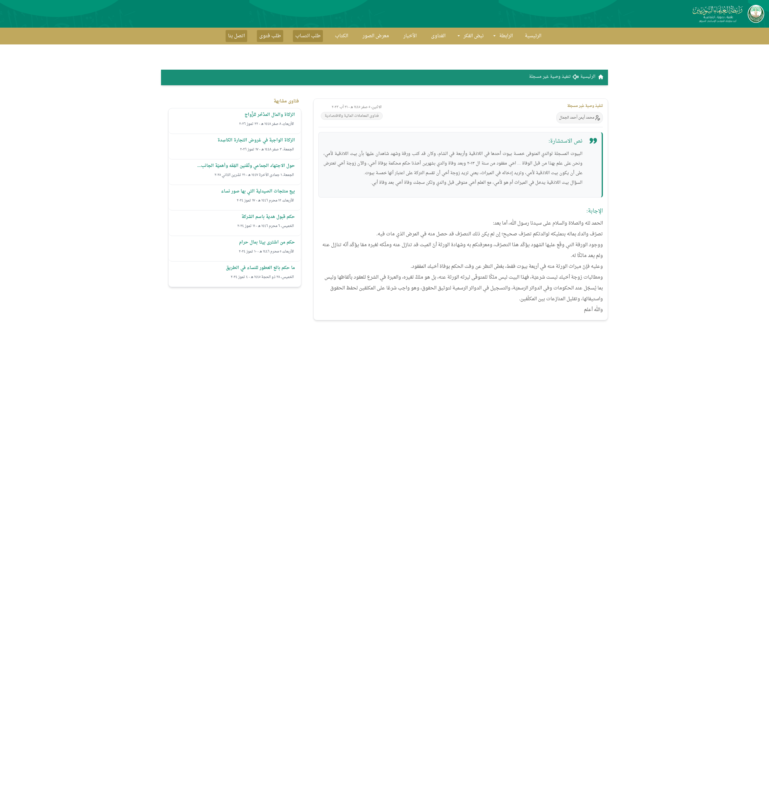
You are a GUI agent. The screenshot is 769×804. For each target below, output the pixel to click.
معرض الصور (376, 36)
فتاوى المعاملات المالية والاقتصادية (352, 116)
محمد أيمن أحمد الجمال (576, 117)
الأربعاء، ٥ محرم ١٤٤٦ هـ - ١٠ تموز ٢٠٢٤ (266, 251)
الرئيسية (533, 36)
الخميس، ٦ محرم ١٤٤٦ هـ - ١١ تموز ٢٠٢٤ (265, 226)
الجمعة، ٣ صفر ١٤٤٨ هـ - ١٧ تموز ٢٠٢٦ (267, 149)
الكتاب (341, 36)
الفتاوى (438, 36)
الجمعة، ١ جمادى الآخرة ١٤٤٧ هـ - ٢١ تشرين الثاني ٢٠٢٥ (254, 175)
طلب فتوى (270, 36)
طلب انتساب (308, 36)
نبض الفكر (474, 36)
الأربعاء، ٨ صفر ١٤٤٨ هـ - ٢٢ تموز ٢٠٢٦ (266, 124)
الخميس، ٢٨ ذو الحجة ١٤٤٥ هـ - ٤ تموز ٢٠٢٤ (262, 277)
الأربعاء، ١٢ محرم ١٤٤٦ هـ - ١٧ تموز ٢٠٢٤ (265, 200)
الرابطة (506, 36)
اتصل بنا (236, 36)
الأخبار (410, 36)
